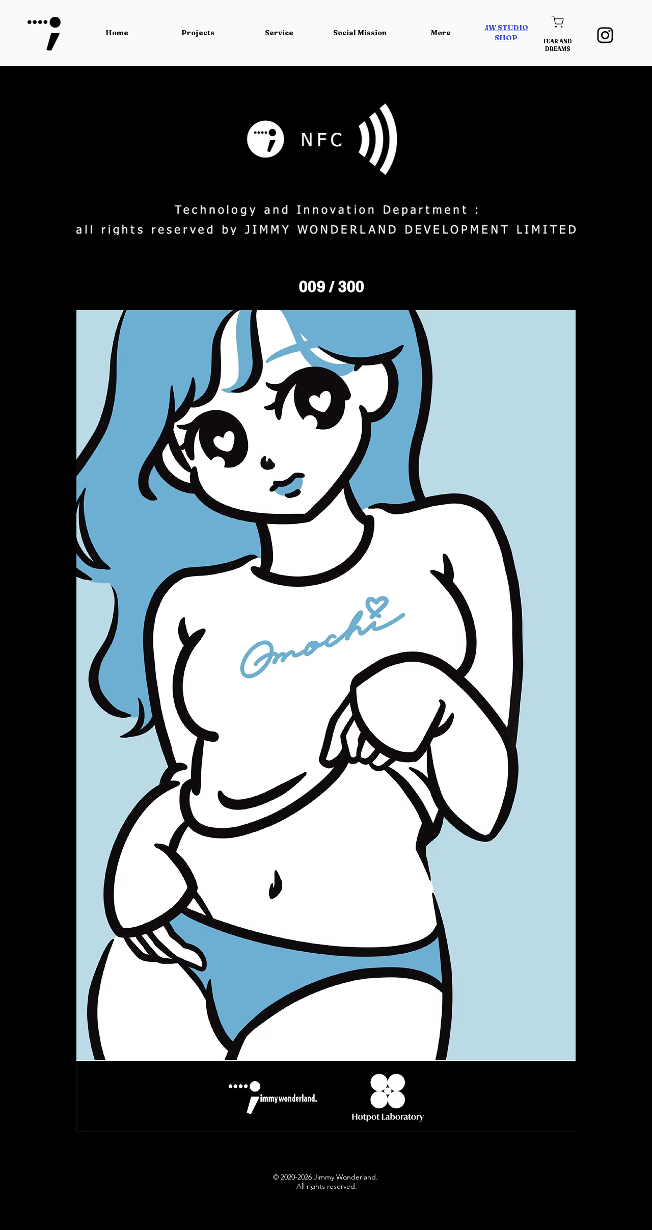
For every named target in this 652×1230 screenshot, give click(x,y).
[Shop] (557, 21)
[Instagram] (605, 35)
